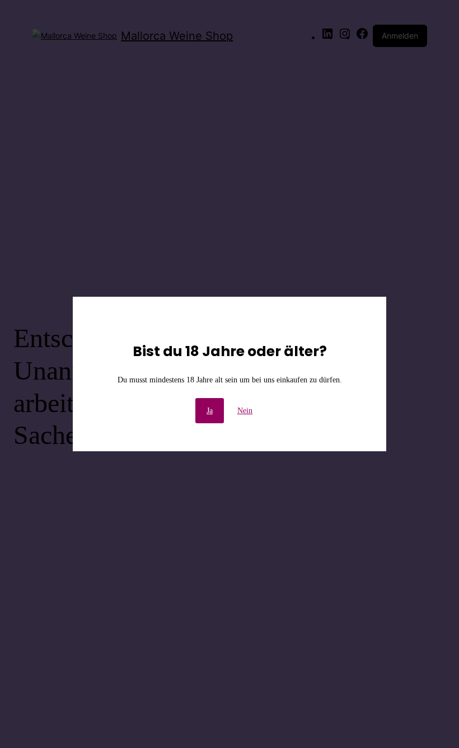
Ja (210, 410)
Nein (244, 410)
